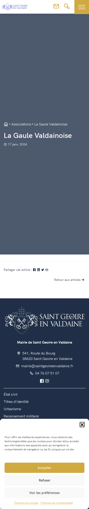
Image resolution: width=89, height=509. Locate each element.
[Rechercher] (67, 8)
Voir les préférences (44, 493)
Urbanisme (12, 409)
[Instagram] (47, 381)
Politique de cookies (26, 503)
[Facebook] (42, 381)
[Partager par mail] (46, 270)
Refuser (44, 480)
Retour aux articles (67, 280)
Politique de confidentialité (57, 503)
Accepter (44, 468)
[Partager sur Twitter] (43, 270)
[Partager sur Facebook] (35, 270)
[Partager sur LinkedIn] (39, 270)
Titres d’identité (16, 402)
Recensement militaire (21, 416)
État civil (10, 394)
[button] (82, 424)
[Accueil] (44, 320)
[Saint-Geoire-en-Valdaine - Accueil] (6, 124)
